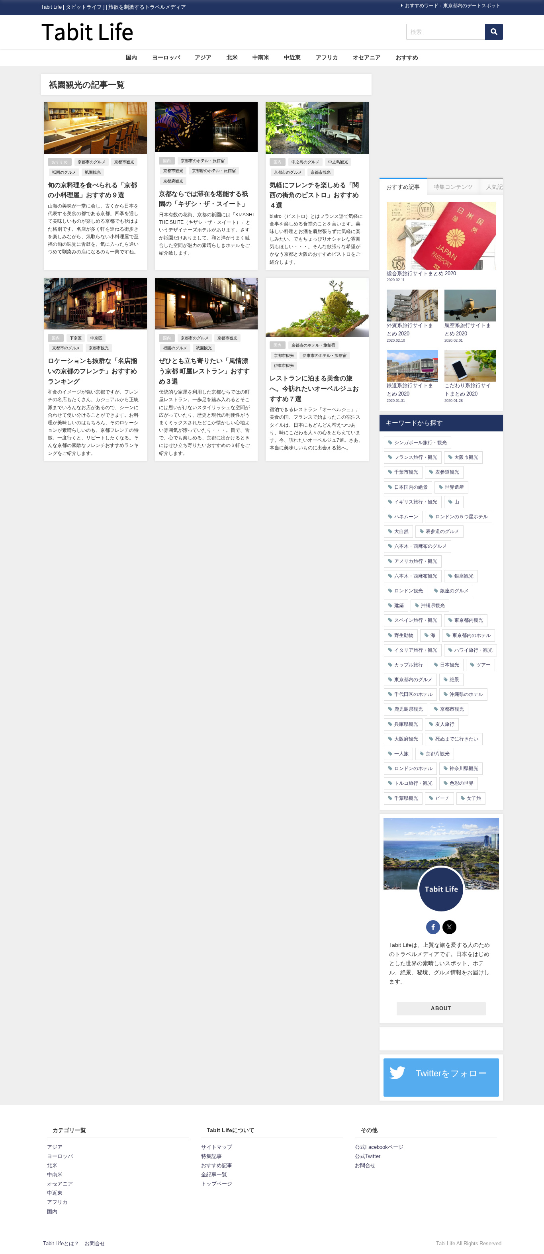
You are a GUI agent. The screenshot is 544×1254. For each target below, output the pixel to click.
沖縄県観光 (433, 605)
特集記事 (211, 1156)
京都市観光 (124, 162)
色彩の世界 (462, 783)
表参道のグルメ (442, 531)
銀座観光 (464, 576)
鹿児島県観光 (408, 709)
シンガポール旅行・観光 (420, 442)
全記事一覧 (214, 1174)
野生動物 (403, 635)
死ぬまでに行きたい (456, 739)
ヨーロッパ (166, 57)
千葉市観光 (406, 472)
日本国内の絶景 (411, 487)
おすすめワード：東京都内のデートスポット (453, 5)
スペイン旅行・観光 (415, 620)
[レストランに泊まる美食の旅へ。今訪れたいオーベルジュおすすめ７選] (317, 369)
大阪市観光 (466, 457)
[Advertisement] (441, 124)
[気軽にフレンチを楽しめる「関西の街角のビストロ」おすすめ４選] (317, 186)
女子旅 (474, 798)
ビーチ (442, 798)
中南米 (260, 57)
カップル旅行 (408, 664)
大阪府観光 (406, 739)
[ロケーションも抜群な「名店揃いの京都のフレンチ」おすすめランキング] (95, 369)
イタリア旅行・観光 (415, 650)
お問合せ (365, 1165)
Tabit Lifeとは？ (61, 1243)
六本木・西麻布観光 (415, 576)
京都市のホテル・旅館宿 (203, 161)
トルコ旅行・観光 (413, 783)
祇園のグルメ (64, 172)
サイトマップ (216, 1147)
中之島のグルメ (305, 162)
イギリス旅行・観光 (415, 502)
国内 (131, 57)
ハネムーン (406, 516)
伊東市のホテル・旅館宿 (324, 355)
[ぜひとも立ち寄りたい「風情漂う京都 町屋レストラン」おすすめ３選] (206, 369)
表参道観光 (447, 472)
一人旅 (401, 753)
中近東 (292, 57)
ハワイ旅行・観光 (473, 650)
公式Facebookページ (379, 1147)
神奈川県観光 (464, 768)
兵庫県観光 (406, 724)
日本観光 (449, 664)
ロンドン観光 (408, 590)
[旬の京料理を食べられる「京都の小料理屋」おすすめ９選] (95, 186)
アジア (203, 57)
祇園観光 (93, 172)
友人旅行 (444, 724)
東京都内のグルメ (413, 679)
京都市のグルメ (92, 162)
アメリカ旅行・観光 (415, 561)
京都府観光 (173, 181)
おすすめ (407, 57)
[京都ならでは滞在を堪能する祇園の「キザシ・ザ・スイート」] (206, 186)
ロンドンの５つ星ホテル (461, 516)
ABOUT (441, 1008)
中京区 (96, 338)
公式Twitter (367, 1156)
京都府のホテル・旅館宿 (214, 170)
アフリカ (327, 57)
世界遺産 (454, 487)
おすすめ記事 (216, 1165)
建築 (399, 605)
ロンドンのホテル (413, 768)
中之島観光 (338, 162)
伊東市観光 (284, 365)
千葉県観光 (406, 798)
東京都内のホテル (471, 635)
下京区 (76, 338)
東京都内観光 (468, 620)
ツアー (483, 664)
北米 (232, 57)
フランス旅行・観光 (415, 457)
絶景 (454, 679)
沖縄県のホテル (466, 694)
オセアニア (367, 57)
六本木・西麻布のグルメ (420, 546)
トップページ (216, 1183)
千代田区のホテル (413, 694)
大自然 (401, 531)
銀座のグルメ (454, 590)
